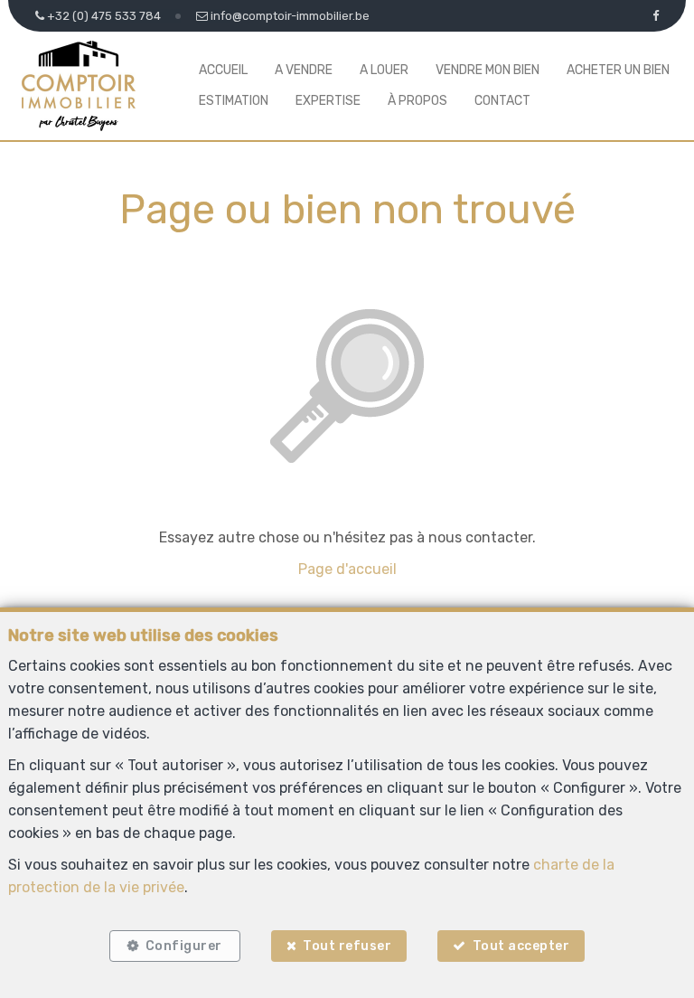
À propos (417, 100)
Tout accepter (521, 946)
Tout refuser (347, 946)
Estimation (233, 100)
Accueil (223, 70)
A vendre (304, 70)
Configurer (183, 946)
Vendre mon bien (487, 70)
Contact (502, 100)
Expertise (328, 100)
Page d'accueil (347, 569)
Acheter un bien (618, 70)
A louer (384, 70)
